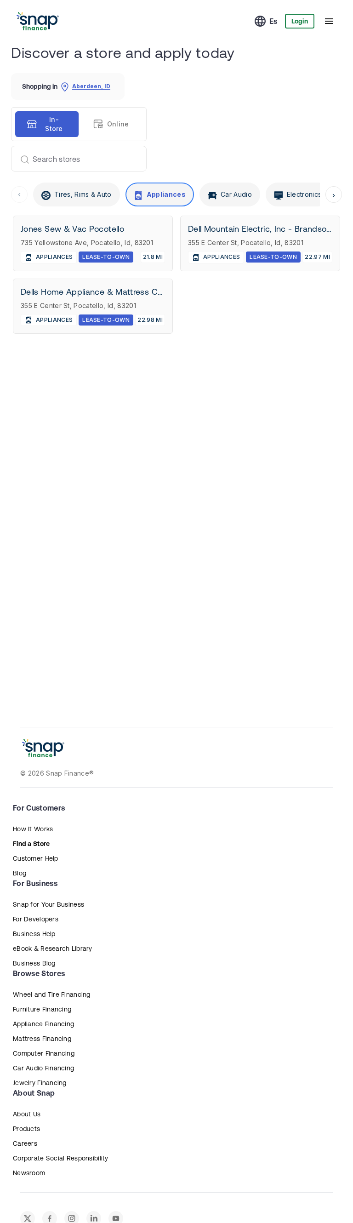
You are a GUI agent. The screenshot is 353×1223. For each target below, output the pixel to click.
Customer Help (35, 858)
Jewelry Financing (40, 1082)
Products (26, 1128)
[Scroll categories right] (333, 194)
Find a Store (31, 843)
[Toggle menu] (329, 21)
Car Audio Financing (43, 1068)
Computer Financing (43, 1053)
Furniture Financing (42, 1009)
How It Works (33, 829)
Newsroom (29, 1173)
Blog (19, 873)
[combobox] (75, 159)
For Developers (35, 919)
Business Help (34, 933)
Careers (25, 1143)
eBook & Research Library (52, 948)
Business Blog (34, 963)
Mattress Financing (42, 1038)
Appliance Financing (43, 1024)
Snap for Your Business (48, 904)
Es (273, 21)
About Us (26, 1114)
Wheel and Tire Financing (52, 994)
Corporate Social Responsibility (60, 1158)
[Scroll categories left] (19, 194)
